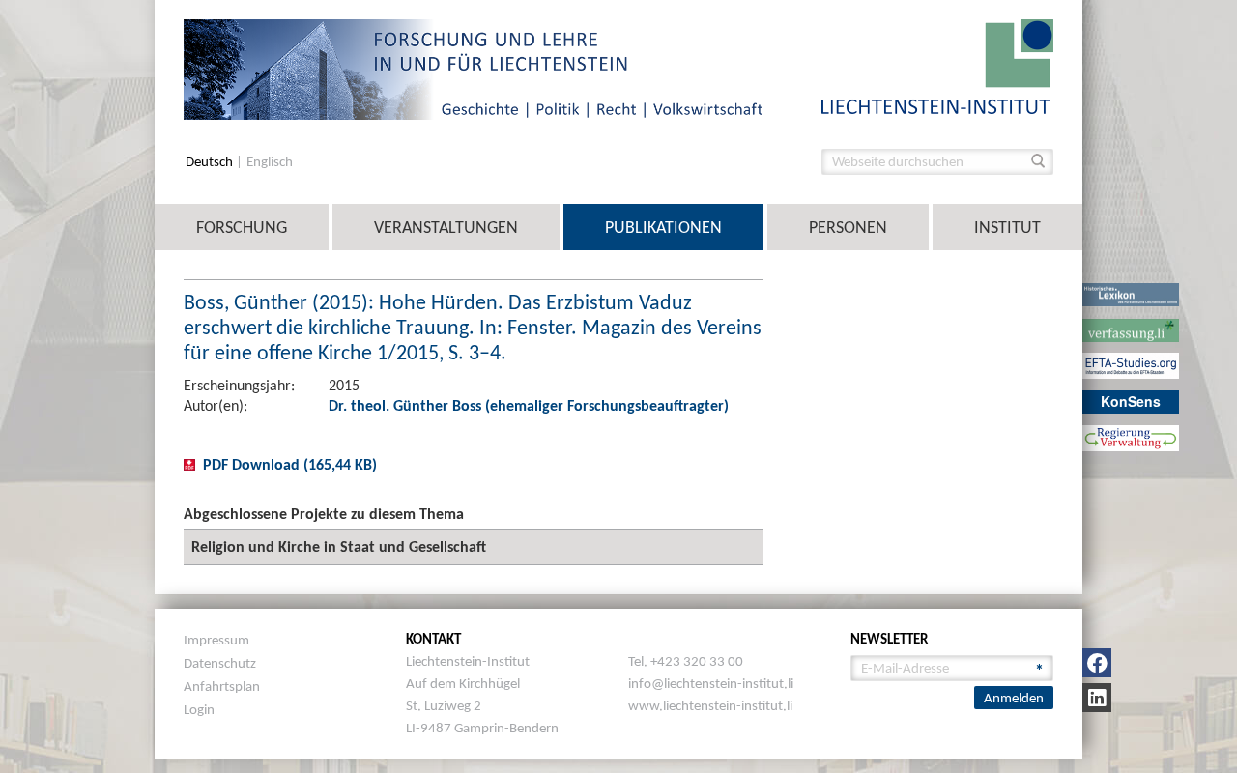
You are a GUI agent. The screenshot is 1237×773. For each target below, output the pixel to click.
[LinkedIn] (1096, 697)
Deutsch (211, 162)
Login (199, 709)
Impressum (216, 639)
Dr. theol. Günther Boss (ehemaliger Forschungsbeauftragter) (529, 405)
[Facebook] (1096, 662)
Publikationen (663, 227)
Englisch (269, 162)
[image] (937, 65)
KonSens (1131, 401)
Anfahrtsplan (222, 686)
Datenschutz (220, 663)
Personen (848, 227)
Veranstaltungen (446, 227)
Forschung (241, 227)
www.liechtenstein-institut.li (710, 705)
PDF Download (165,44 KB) (290, 464)
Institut (1007, 227)
